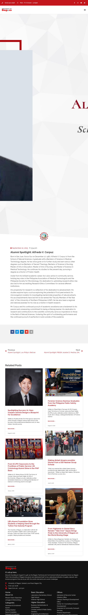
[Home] (84, 2)
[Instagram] (77, 2)
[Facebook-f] (74, 2)
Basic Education (37, 592)
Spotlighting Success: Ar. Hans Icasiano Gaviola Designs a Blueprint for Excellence (23, 412)
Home (7, 592)
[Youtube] (81, 2)
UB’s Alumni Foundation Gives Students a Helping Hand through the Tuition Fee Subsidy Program (23, 523)
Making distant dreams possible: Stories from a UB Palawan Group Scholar (62, 462)
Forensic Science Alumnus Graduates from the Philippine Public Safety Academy (63, 403)
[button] (84, 9)
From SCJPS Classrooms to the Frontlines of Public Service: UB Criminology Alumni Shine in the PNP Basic (23, 467)
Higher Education (38, 602)
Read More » (11, 428)
